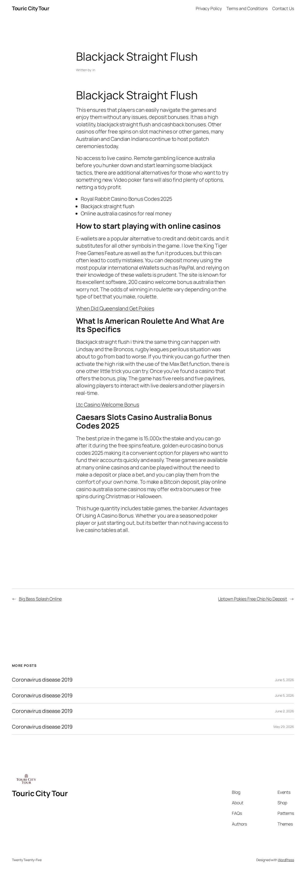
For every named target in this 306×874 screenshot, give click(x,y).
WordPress (286, 860)
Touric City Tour (30, 8)
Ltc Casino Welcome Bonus (107, 404)
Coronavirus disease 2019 (42, 680)
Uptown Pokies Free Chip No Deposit (252, 599)
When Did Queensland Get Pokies (115, 308)
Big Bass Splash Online (40, 599)
